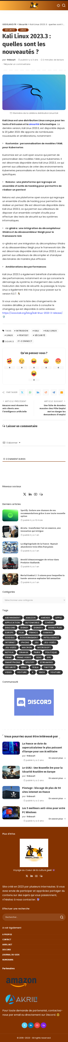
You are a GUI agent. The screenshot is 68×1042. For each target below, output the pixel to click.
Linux (23, 30)
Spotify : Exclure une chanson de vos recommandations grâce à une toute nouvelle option (43, 513)
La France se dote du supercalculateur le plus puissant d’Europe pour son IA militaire (42, 747)
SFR (49, 657)
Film (21, 632)
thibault (11, 59)
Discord (10, 627)
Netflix (9, 652)
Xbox (42, 672)
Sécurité (10, 30)
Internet (10, 642)
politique (51, 652)
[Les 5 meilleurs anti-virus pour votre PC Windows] (11, 812)
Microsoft (44, 647)
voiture (22, 672)
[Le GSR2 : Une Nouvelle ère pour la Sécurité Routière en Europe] (11, 772)
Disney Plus (55, 627)
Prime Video (24, 657)
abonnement (12, 617)
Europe (9, 632)
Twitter (48, 667)
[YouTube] (35, 494)
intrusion (22, 330)
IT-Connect (25, 341)
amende (45, 617)
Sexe (38, 657)
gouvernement (29, 637)
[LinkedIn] (30, 494)
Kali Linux (51, 330)
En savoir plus (56, 757)
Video (8, 672)
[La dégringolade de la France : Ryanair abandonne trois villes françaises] (10, 547)
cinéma (49, 622)
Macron (27, 647)
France (33, 632)
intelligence (51, 637)
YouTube (55, 672)
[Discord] (41, 494)
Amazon (31, 617)
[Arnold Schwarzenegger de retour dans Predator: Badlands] (10, 563)
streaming (46, 662)
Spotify (30, 662)
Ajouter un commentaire (18, 64)
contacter (29, 899)
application (12, 622)
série (24, 667)
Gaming (48, 632)
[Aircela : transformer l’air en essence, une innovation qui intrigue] (10, 532)
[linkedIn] (38, 392)
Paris (37, 652)
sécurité (34, 124)
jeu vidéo (10, 647)
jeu (36, 642)
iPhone (25, 642)
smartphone (12, 662)
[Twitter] (22, 392)
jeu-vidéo (50, 642)
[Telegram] (54, 392)
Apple (58, 617)
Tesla (35, 667)
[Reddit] (46, 392)
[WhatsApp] (30, 392)
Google (10, 637)
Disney (24, 627)
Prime (8, 657)
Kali (36, 330)
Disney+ (38, 627)
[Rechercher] (64, 5)
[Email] (62, 392)
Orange (23, 652)
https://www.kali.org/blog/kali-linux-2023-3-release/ (32, 313)
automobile (32, 622)
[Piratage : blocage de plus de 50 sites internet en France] (11, 792)
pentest (24, 335)
